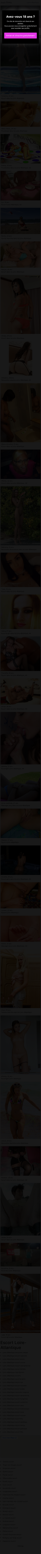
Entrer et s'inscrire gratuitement (20, 35)
